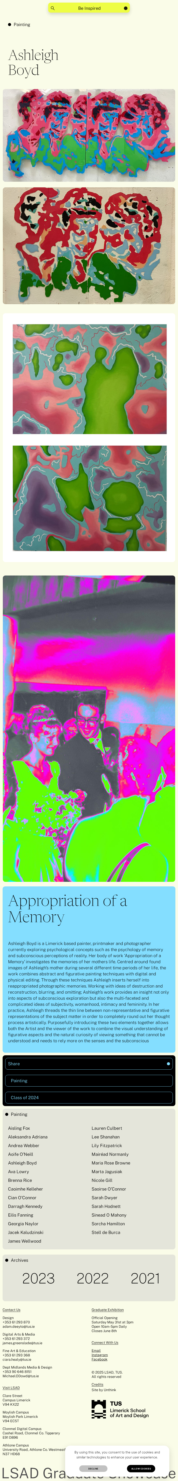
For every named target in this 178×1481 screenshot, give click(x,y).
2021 (98, 1278)
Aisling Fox (19, 1128)
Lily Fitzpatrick (107, 1145)
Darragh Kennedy (25, 1206)
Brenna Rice (20, 1180)
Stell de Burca (106, 1232)
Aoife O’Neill (20, 1154)
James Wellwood (24, 1241)
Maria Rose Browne (111, 1163)
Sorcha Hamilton (108, 1223)
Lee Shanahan (106, 1137)
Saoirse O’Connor (109, 1189)
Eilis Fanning (20, 1215)
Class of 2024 (25, 1097)
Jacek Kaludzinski (25, 1232)
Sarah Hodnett (106, 1206)
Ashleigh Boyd (22, 1163)
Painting (22, 24)
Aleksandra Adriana (28, 1137)
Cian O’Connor (22, 1197)
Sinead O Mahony (109, 1215)
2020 (151, 1278)
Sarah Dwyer (104, 1197)
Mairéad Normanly (110, 1154)
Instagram (100, 1355)
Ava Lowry (18, 1171)
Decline (93, 1468)
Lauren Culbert (107, 1128)
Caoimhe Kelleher (25, 1189)
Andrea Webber (23, 1145)
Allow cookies (141, 1468)
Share (52, 1062)
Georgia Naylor (23, 1223)
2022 (45, 1278)
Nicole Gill (102, 1180)
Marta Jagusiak (107, 1171)
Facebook (99, 1359)
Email (96, 1351)
